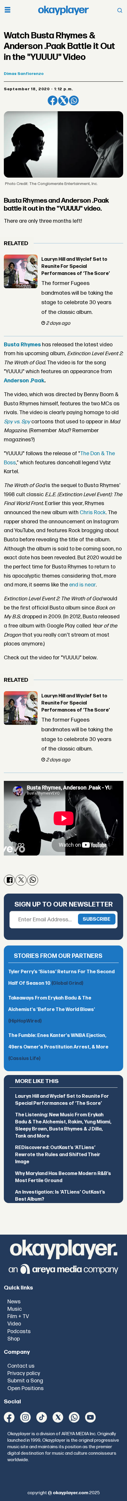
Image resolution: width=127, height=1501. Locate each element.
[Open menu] (7, 10)
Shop (13, 1339)
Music (14, 1309)
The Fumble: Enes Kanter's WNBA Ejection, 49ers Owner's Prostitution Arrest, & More (58, 1047)
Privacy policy (23, 1373)
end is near (82, 585)
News (14, 1302)
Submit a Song (25, 1381)
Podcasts (19, 1331)
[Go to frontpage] (63, 10)
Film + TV (18, 1316)
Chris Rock (93, 512)
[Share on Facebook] (53, 101)
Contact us (21, 1366)
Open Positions (25, 1388)
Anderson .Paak (24, 381)
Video (14, 1324)
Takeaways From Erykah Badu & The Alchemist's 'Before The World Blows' (51, 1009)
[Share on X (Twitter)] (63, 101)
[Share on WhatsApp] (74, 101)
